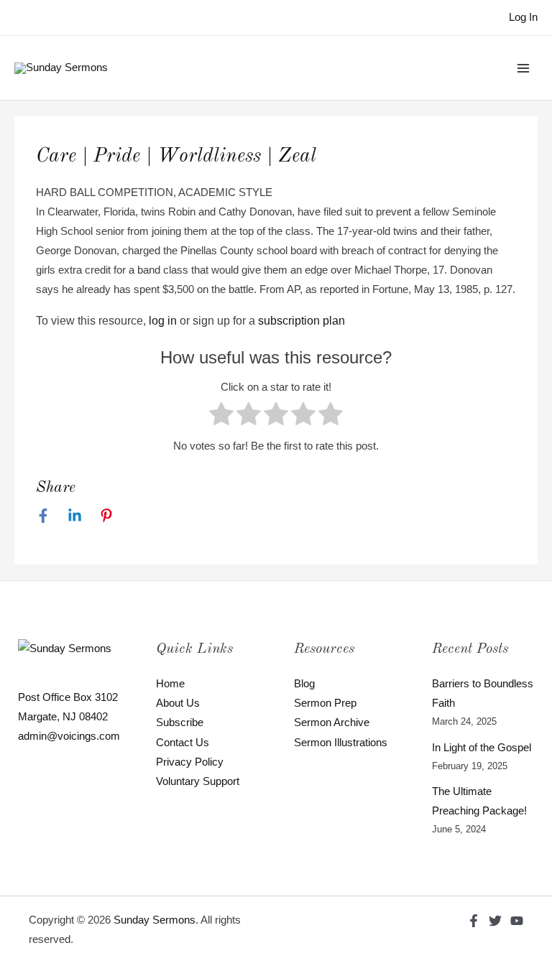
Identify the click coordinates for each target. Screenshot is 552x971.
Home (170, 683)
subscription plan (301, 321)
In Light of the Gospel (481, 747)
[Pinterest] (106, 515)
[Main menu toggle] (523, 67)
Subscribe (179, 722)
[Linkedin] (75, 515)
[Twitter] (495, 920)
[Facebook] (43, 515)
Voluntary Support (197, 781)
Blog (304, 683)
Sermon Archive (331, 722)
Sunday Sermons (155, 920)
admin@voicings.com (69, 736)
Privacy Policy (190, 762)
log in (163, 321)
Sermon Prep (325, 703)
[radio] (221, 416)
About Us (178, 703)
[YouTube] (516, 920)
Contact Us (182, 742)
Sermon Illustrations (340, 742)
